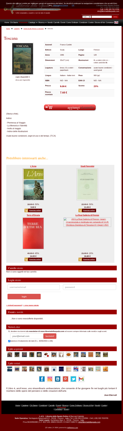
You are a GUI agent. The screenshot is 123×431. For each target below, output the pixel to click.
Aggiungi (81, 107)
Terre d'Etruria (33, 215)
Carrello (56, 22)
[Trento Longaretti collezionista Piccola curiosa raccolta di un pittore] (39, 369)
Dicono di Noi (100, 22)
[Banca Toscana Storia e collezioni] (31, 354)
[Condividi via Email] (81, 379)
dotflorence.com (72, 427)
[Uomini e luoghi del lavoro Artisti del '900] (17, 369)
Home (6, 22)
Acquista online (35, 210)
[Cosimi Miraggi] (105, 369)
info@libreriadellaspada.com (89, 422)
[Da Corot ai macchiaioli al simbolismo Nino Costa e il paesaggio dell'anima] (31, 369)
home (8, 28)
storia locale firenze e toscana (34, 28)
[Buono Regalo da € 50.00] (46, 354)
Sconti (66, 409)
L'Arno (33, 166)
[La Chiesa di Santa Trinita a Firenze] (9, 354)
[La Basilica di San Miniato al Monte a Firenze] (83, 354)
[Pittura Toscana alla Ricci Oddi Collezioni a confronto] (105, 354)
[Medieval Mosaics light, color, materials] (76, 354)
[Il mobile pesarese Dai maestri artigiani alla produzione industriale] (68, 354)
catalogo (17, 28)
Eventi (63, 22)
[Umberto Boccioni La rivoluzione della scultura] (53, 354)
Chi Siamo (14, 22)
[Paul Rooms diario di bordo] (98, 369)
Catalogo (32, 22)
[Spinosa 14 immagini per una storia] (61, 369)
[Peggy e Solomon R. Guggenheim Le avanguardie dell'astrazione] (90, 369)
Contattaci (110, 22)
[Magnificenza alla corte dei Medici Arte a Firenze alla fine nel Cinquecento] (98, 354)
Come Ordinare (72, 22)
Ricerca (41, 22)
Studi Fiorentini (87, 166)
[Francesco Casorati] (53, 369)
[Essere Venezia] (24, 354)
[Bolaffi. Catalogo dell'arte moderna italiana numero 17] (46, 369)
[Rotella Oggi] (83, 369)
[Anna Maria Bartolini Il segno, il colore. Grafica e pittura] (9, 369)
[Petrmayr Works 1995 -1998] (68, 369)
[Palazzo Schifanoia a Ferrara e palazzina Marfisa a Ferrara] (24, 369)
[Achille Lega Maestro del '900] (39, 354)
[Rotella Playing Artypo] (76, 369)
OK (73, 5)
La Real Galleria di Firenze (87, 215)
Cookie (91, 22)
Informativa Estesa (60, 5)
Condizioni (83, 22)
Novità (50, 22)
